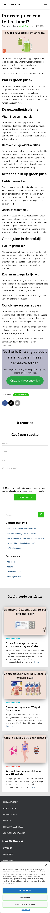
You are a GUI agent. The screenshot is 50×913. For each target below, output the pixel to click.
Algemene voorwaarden (14, 833)
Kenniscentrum (10, 802)
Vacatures (8, 854)
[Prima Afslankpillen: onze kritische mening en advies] (25, 620)
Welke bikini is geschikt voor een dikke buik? (23, 773)
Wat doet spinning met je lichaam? (21, 533)
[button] (46, 864)
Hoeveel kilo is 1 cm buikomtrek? (21, 543)
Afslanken (11, 562)
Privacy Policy (10, 815)
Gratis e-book (9, 808)
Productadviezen (21, 395)
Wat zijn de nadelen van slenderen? (22, 529)
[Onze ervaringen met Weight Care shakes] (25, 684)
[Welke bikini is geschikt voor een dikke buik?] (25, 748)
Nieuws (10, 567)
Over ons (7, 848)
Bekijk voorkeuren (25, 904)
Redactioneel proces (13, 827)
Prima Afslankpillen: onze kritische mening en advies (22, 645)
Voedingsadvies (14, 577)
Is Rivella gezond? (15, 548)
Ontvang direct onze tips (25, 380)
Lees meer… (38, 662)
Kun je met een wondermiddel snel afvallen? (25, 538)
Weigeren (25, 897)
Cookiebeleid (26, 910)
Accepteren (25, 890)
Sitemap (7, 821)
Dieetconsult (9, 861)
